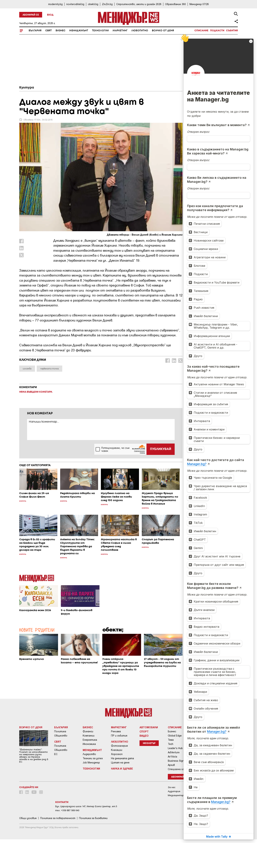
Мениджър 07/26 (199, 4)
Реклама (116, 731)
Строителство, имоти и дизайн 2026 (138, 4)
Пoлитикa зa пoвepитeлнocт (57, 818)
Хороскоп (117, 754)
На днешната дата (122, 758)
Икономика (89, 744)
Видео (144, 735)
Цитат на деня (120, 762)
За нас (171, 787)
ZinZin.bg (107, 4)
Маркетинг (120, 31)
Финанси (88, 731)
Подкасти (217, 31)
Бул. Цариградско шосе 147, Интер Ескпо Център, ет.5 (86, 806)
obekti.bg (93, 4)
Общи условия (28, 818)
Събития (232, 31)
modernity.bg (55, 4)
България (35, 31)
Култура (26, 87)
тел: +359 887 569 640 (67, 810)
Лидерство (89, 754)
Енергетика (90, 740)
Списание (201, 31)
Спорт (144, 731)
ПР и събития (119, 735)
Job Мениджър (91, 762)
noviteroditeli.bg (75, 4)
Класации (116, 750)
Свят (48, 31)
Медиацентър (176, 795)
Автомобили (149, 727)
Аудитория (174, 791)
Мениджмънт (78, 31)
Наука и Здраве (122, 768)
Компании (88, 735)
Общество (60, 735)
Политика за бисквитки (93, 818)
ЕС (56, 754)
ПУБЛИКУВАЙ (160, 449)
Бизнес (60, 31)
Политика (60, 731)
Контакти (61, 802)
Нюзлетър (149, 743)
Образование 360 (175, 4)
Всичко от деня (163, 31)
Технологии (100, 31)
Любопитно (139, 31)
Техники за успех (93, 758)
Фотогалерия (119, 746)
